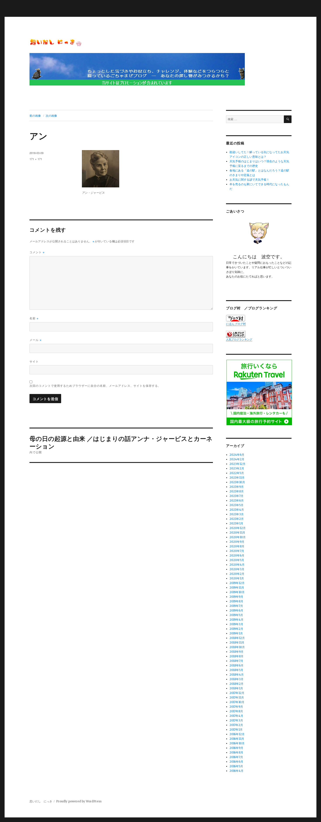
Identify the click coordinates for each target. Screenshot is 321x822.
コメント (37, 252)
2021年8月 (237, 491)
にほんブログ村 (236, 324)
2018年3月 (236, 679)
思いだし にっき (40, 801)
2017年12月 (237, 693)
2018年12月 (237, 638)
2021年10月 (237, 482)
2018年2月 (236, 684)
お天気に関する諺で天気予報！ (249, 180)
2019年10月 (237, 592)
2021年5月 (236, 505)
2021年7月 (236, 496)
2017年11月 (237, 697)
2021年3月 (237, 514)
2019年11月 (237, 587)
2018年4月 (237, 674)
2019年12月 (237, 583)
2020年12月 (238, 528)
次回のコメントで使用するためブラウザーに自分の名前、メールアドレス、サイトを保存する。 (95, 386)
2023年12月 (237, 464)
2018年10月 (237, 647)
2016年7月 (236, 757)
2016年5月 (236, 766)
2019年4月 (236, 620)
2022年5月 (237, 473)
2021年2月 (237, 519)
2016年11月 (237, 739)
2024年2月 (237, 459)
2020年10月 (238, 537)
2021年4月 (237, 510)
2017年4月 (236, 716)
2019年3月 (236, 624)
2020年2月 (237, 574)
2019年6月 (236, 610)
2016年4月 (236, 771)
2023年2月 (237, 468)
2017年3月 (236, 720)
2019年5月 (236, 615)
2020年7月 (237, 551)
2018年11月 (237, 642)
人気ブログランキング (239, 339)
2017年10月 (237, 702)
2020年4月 (237, 565)
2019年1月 (236, 633)
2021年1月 (236, 523)
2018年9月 (236, 652)
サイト (34, 361)
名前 (33, 318)
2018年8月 (236, 656)
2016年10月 (237, 743)
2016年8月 (236, 752)
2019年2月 (236, 629)
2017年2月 (236, 725)
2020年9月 (237, 542)
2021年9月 (237, 487)
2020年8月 (237, 546)
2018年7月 (236, 661)
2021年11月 (237, 478)
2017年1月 (236, 729)
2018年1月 (236, 688)
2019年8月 (236, 601)
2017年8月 (236, 711)
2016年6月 (236, 762)
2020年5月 (237, 560)
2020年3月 (237, 569)
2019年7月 (236, 606)
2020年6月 (237, 555)
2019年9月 (236, 597)
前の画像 (35, 115)
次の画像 (51, 115)
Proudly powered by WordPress (79, 801)
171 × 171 (35, 159)
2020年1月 (237, 578)
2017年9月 (236, 707)
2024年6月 (237, 455)
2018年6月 (236, 665)
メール (35, 340)
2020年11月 (237, 532)
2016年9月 (236, 748)
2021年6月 (237, 500)
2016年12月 (237, 734)
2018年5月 (236, 670)
